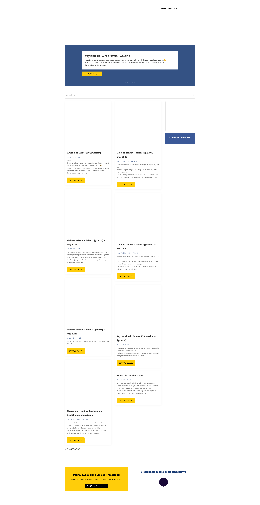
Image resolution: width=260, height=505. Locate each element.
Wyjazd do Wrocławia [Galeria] (108, 56)
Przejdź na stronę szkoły (96, 486)
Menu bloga (168, 9)
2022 (79, 157)
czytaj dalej (75, 180)
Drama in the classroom (130, 375)
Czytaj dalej (92, 74)
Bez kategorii (82, 419)
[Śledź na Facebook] (163, 482)
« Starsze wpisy (72, 449)
